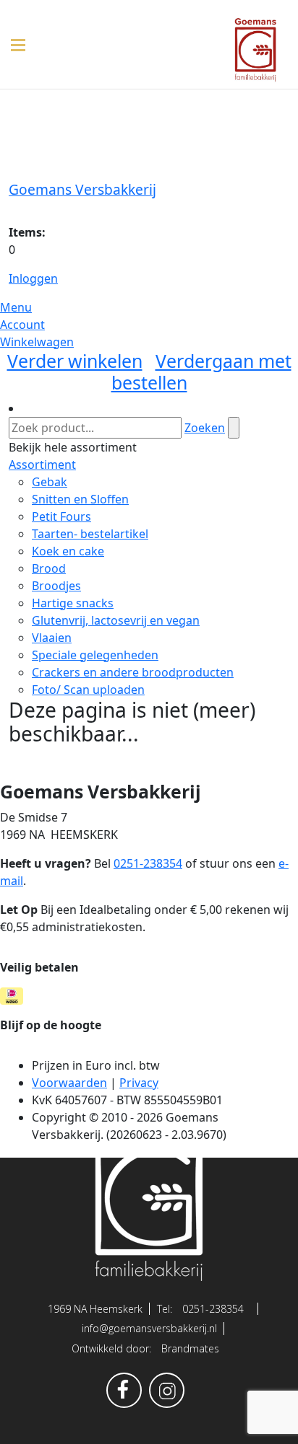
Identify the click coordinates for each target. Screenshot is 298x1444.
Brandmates (190, 1348)
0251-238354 (213, 1309)
